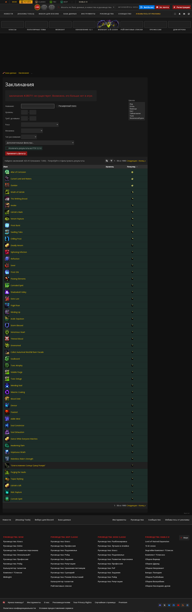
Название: (9, 106)
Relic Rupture (16, 492)
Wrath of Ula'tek (17, 192)
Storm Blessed (17, 325)
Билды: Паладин (153, 572)
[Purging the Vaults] (7, 472)
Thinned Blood (17, 339)
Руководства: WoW (13, 537)
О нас (46, 602)
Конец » (142, 161)
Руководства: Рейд (12, 563)
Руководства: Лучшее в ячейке (113, 546)
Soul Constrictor (17, 425)
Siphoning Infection (19, 252)
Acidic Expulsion (17, 319)
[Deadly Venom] (7, 245)
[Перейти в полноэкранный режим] (175, 14)
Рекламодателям (61, 602)
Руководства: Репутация (63, 563)
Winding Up (15, 312)
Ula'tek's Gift (16, 485)
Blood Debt (16, 399)
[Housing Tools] (23, 519)
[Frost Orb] (7, 272)
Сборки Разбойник (154, 577)
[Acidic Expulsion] (7, 318)
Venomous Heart (18, 332)
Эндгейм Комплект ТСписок (159, 550)
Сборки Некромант (154, 568)
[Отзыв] (184, 14)
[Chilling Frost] (7, 238)
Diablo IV (86, 2)
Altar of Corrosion (18, 172)
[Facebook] (174, 605)
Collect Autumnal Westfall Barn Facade (27, 352)
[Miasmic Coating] (7, 392)
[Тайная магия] (136, 113)
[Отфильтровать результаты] (111, 161)
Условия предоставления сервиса (56, 608)
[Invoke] (7, 205)
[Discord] (160, 605)
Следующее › (132, 161)
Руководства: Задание (62, 559)
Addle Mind (15, 419)
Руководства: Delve (12, 546)
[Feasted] (7, 412)
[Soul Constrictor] (7, 425)
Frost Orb (15, 272)
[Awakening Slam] (7, 445)
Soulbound (15, 359)
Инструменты (119, 519)
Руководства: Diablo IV (157, 537)
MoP (66, 2)
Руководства (107, 14)
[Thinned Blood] (7, 338)
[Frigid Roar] (7, 305)
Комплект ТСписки (12, 572)
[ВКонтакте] (187, 605)
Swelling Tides (17, 232)
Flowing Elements (18, 278)
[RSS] (183, 605)
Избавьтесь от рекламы (148, 14)
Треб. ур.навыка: (12, 118)
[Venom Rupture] (7, 218)
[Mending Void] (7, 385)
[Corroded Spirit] (7, 285)
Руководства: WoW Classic (112, 537)
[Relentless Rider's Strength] (7, 458)
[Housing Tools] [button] (26, 14)
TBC (54, 2)
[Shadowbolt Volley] (7, 292)
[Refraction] (7, 258)
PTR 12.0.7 (51, 7)
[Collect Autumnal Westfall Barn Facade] (7, 352)
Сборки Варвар (152, 559)
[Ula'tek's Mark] (7, 211)
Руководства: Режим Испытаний (67, 577)
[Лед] (136, 104)
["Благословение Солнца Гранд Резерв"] (7, 465)
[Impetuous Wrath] (7, 452)
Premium (123, 602)
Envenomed (16, 345)
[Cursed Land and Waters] (7, 178)
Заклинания (24, 73)
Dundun (14, 185)
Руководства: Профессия (15, 559)
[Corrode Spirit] (7, 498)
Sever (13, 265)
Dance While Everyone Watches (24, 439)
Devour (14, 405)
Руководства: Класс (13, 541)
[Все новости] (6, 2)
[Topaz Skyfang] (7, 478)
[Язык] (189, 14)
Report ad (186, 513)
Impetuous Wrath (18, 452)
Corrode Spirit (16, 499)
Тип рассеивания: (13, 137)
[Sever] (7, 265)
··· (72, 2)
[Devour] (7, 405)
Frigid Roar (15, 305)
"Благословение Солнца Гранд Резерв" (28, 465)
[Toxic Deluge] (7, 378)
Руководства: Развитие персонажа (20, 550)
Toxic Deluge (16, 379)
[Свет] (136, 111)
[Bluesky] (169, 605)
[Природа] (136, 109)
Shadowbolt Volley (18, 292)
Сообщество (124, 14)
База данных (70, 14)
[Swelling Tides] (7, 232)
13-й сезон (150, 546)
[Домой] (17, 7)
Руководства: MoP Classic (64, 537)
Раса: (7, 124)
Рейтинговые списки (61, 586)
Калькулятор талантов (14, 568)
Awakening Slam (18, 445)
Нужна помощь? (16, 602)
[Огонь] (136, 106)
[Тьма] (136, 116)
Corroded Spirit (17, 285)
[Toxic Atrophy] (7, 365)
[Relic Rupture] (7, 492)
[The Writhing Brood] (7, 198)
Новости (8, 14)
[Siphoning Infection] (7, 252)
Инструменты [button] (88, 14)
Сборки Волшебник (154, 581)
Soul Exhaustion (17, 432)
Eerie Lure (15, 299)
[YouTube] (178, 605)
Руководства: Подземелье (64, 550)
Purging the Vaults (18, 472)
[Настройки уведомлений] (180, 14)
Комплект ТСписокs (155, 555)
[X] (165, 605)
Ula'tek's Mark (17, 212)
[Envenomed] (7, 345)
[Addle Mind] (7, 418)
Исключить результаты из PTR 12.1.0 (24, 148)
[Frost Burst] (7, 225)
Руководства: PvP (106, 568)
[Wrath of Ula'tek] (7, 191)
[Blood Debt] (7, 398)
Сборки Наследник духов (157, 586)
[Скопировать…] (107, 161)
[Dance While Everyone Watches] (7, 438)
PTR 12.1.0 (44, 7)
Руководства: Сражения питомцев (68, 568)
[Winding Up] (7, 312)
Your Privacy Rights (82, 602)
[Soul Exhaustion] (7, 432)
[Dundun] (7, 185)
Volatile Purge (16, 372)
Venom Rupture (17, 218)
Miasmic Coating (18, 392)
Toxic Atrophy (16, 365)
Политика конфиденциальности (19, 608)
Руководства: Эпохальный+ (17, 555)
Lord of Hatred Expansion (157, 541)
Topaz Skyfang (17, 479)
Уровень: (9, 112)
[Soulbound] (7, 358)
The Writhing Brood (19, 198)
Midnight (7, 577)
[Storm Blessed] (7, 325)
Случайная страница (105, 602)
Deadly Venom (17, 245)
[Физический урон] (136, 118)
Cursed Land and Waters (21, 178)
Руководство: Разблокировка (112, 541)
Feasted (14, 412)
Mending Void (16, 385)
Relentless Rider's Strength (22, 459)
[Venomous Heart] (7, 332)
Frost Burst (15, 225)
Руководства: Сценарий (62, 572)
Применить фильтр (16, 153)
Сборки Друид (152, 563)
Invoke (13, 205)
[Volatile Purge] (7, 372)
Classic (42, 2)
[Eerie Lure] (7, 298)
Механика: (9, 130)
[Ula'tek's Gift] (7, 485)
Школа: (132, 100)
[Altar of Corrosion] (7, 171)
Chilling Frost (16, 238)
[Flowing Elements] (7, 278)
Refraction (15, 258)
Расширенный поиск (67, 106)
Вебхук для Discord (49, 14)
